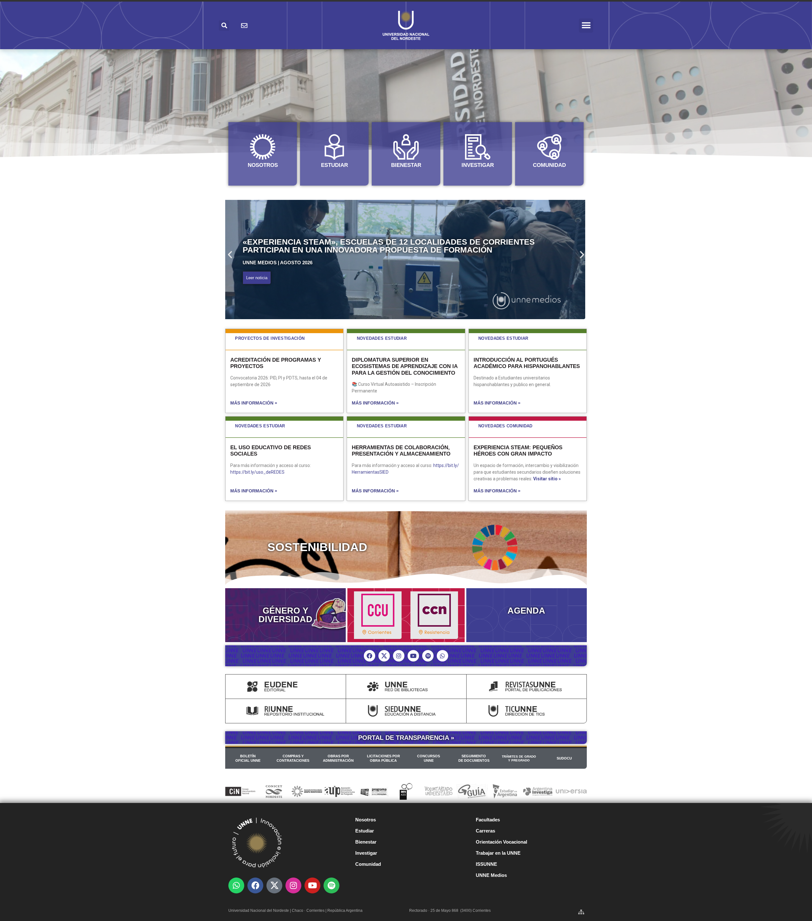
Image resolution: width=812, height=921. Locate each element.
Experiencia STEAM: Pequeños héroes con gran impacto (518, 450)
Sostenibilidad (317, 547)
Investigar (478, 165)
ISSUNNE (486, 864)
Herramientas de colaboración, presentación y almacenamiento (401, 450)
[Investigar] (477, 147)
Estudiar (334, 165)
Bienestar (406, 165)
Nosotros (263, 165)
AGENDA (526, 610)
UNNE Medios (491, 875)
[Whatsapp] (442, 655)
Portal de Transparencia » (406, 737)
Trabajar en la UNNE (498, 853)
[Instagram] (398, 655)
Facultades (488, 819)
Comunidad (549, 165)
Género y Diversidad (285, 615)
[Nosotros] (262, 147)
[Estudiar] (334, 147)
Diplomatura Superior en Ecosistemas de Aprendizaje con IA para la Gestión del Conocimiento (404, 366)
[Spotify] (428, 655)
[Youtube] (413, 655)
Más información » (253, 402)
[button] (586, 25)
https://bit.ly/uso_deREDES (257, 472)
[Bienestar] (406, 147)
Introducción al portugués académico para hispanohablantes (527, 363)
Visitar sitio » (547, 478)
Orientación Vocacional (501, 842)
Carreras (485, 830)
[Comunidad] (549, 147)
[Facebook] (369, 655)
